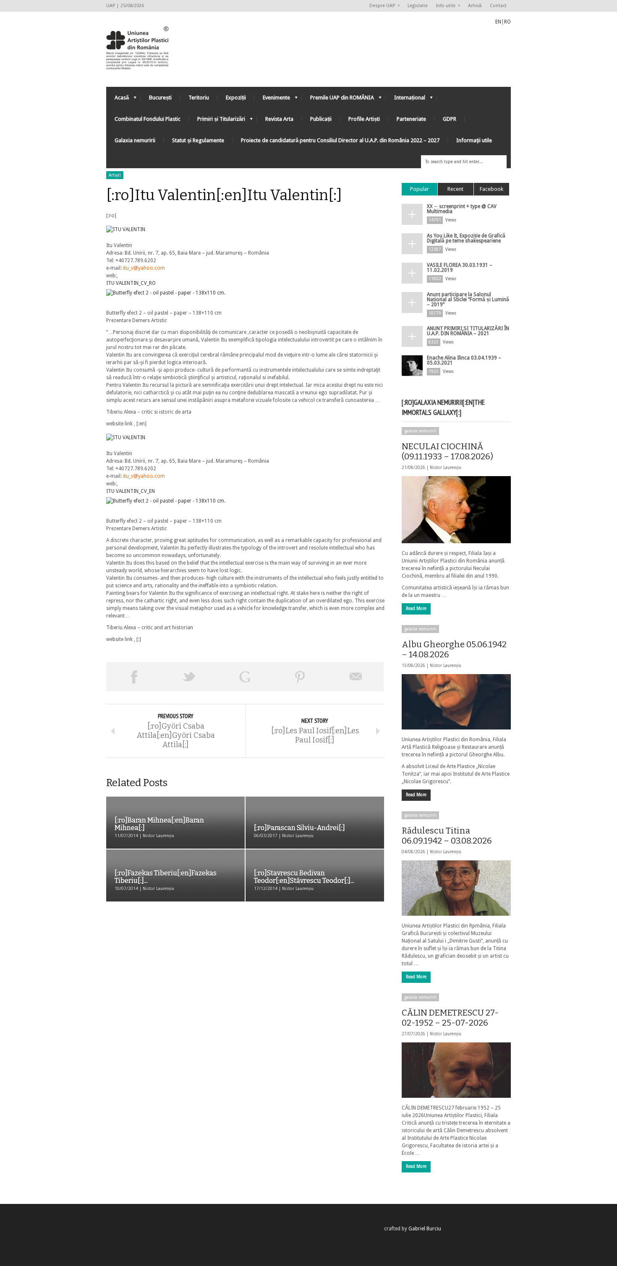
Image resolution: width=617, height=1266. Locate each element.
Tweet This (189, 676)
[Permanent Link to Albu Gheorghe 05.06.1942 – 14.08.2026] (456, 701)
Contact (498, 5)
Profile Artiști (364, 119)
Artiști (115, 175)
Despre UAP (380, 6)
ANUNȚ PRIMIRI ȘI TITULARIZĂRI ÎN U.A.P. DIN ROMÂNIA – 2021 (468, 331)
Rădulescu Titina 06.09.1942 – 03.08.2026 (447, 836)
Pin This (300, 676)
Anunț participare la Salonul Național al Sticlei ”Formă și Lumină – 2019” (468, 299)
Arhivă (474, 5)
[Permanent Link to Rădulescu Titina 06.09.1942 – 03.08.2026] (456, 888)
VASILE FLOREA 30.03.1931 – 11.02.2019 (459, 267)
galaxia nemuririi (420, 431)
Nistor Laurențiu (445, 467)
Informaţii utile (474, 140)
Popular (419, 189)
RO (507, 22)
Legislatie (418, 5)
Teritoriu (198, 97)
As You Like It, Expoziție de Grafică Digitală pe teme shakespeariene (466, 238)
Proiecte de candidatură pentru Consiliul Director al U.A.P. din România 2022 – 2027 (340, 140)
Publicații (321, 119)
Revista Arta (279, 119)
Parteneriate (411, 119)
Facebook (491, 189)
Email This (356, 676)
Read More (416, 608)
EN (498, 22)
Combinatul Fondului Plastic (147, 119)
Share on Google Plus (244, 676)
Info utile (443, 6)
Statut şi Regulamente (198, 140)
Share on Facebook (134, 676)
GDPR (449, 119)
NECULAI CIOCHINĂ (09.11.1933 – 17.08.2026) (447, 451)
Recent (455, 189)
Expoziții (236, 97)
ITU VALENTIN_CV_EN (130, 491)
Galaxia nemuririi (135, 140)
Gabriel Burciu (424, 1229)
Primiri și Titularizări (217, 121)
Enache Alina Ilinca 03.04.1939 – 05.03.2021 (464, 360)
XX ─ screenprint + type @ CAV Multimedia (462, 208)
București (160, 97)
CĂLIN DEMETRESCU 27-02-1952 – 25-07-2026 (450, 1018)
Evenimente (272, 99)
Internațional (405, 99)
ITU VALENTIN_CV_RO (131, 283)
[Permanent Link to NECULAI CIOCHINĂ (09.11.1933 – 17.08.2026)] (456, 509)
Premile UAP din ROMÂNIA (338, 99)
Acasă (117, 99)
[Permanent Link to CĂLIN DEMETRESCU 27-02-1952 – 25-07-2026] (456, 1070)
